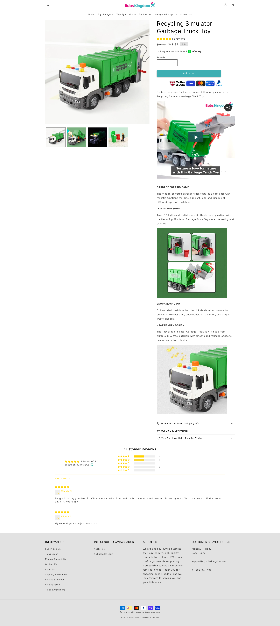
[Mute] (210, 176)
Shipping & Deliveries (56, 574)
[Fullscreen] (215, 176)
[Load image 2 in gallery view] (76, 137)
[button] (48, 5)
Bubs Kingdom (135, 618)
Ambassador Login (103, 554)
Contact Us (51, 564)
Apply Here (100, 548)
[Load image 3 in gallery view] (97, 137)
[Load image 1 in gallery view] (55, 137)
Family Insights (53, 548)
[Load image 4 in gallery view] (118, 137)
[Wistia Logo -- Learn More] (226, 176)
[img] (62, 486)
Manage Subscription (56, 559)
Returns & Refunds (54, 579)
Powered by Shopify (150, 618)
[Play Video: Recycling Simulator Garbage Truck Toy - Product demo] (195, 137)
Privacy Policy (52, 584)
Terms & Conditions (55, 589)
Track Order (51, 554)
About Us (50, 569)
